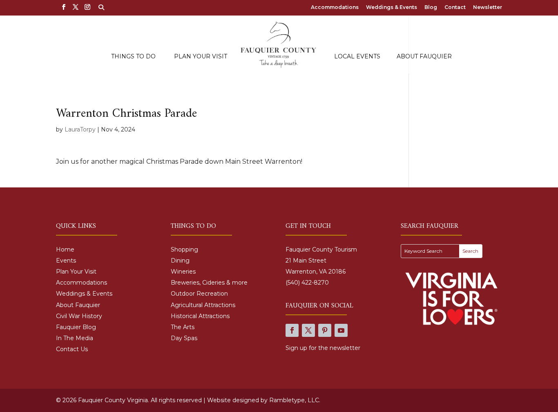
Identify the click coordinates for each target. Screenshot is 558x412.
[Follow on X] (308, 330)
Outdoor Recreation (199, 293)
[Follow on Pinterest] (324, 330)
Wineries (183, 271)
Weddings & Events (391, 7)
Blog (430, 7)
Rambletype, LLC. (294, 400)
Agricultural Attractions (203, 305)
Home (65, 249)
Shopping (184, 249)
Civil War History (79, 316)
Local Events (357, 56)
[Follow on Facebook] (292, 330)
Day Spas (184, 338)
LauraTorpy (80, 129)
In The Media (74, 338)
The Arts (182, 327)
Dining (180, 260)
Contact (455, 7)
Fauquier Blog (76, 327)
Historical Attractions (200, 316)
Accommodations (335, 7)
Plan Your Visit (200, 56)
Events (66, 260)
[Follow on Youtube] (341, 330)
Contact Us (72, 349)
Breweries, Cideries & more (209, 282)
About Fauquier (424, 56)
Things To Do (133, 56)
